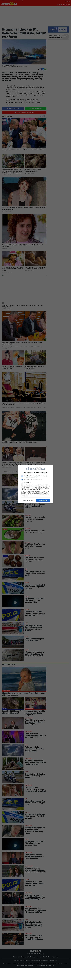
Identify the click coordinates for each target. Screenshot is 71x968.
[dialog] (35, 484)
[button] (35, 483)
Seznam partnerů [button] (38, 489)
